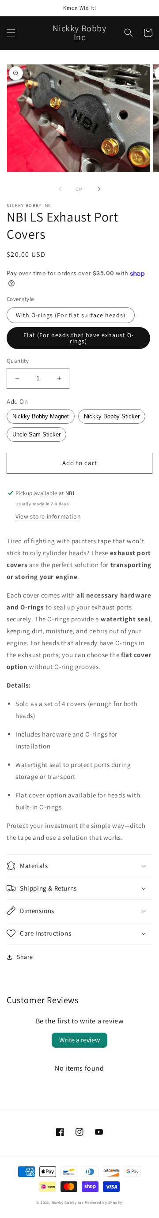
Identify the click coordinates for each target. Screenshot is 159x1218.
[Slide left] (60, 189)
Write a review (79, 1040)
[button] (11, 32)
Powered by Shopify (103, 1202)
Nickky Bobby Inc (68, 1202)
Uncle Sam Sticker (36, 434)
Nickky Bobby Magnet (40, 416)
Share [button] (25, 957)
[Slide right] (99, 189)
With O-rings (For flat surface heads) (70, 315)
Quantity (18, 361)
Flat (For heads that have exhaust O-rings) (78, 338)
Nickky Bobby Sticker (112, 416)
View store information (48, 516)
